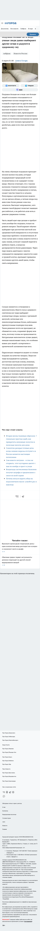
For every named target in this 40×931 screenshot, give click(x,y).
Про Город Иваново (8, 748)
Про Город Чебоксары (8, 736)
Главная (4, 829)
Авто (3, 822)
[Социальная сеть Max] (20, 89)
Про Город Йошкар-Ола (9, 752)
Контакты (5, 811)
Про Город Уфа (6, 764)
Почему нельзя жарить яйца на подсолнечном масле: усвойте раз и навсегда (21, 481)
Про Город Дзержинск (8, 733)
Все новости (14, 29)
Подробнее (6, 899)
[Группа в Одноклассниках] (7, 792)
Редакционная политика (9, 814)
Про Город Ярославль (8, 772)
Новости (4, 825)
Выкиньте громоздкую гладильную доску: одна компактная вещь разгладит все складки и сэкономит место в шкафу (19, 547)
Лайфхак (23, 29)
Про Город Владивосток (9, 776)
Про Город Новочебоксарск (10, 740)
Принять (33, 34)
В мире (30, 29)
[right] (38, 29)
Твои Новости (6, 769)
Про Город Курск (7, 757)
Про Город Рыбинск (8, 760)
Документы (5, 29)
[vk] (17, 496)
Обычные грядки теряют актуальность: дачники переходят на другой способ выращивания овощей (17, 561)
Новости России (20, 53)
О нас (4, 807)
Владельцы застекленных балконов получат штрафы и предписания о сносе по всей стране (21, 472)
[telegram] (24, 496)
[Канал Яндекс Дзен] (13, 792)
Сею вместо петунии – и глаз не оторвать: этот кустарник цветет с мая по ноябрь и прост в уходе (20, 463)
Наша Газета (6, 745)
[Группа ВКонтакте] (10, 85)
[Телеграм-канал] (29, 85)
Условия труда (6, 818)
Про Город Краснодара (9, 781)
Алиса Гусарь (21, 60)
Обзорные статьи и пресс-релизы (12, 803)
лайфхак (6, 53)
